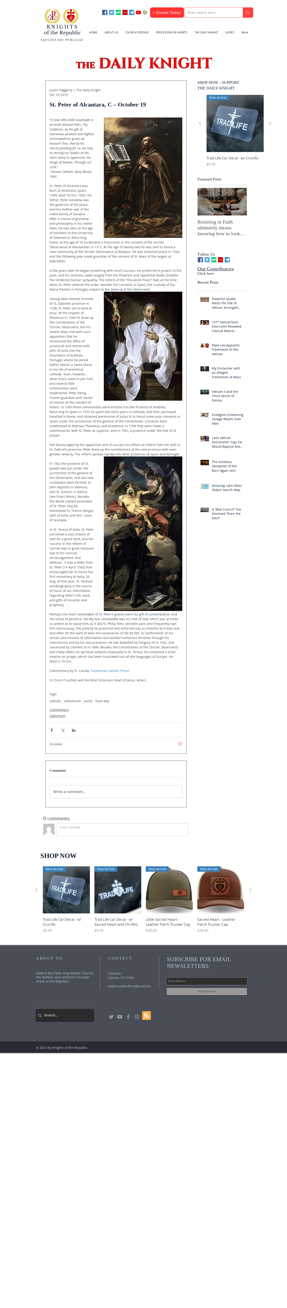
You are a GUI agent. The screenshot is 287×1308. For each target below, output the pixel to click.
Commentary (59, 710)
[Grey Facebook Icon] (128, 1017)
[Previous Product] (200, 123)
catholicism (72, 701)
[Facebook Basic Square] (104, 12)
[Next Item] (240, 201)
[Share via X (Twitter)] (63, 730)
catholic (55, 701)
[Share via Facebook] (52, 730)
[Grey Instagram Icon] (137, 1017)
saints (88, 701)
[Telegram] (131, 12)
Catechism (57, 716)
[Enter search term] (248, 12)
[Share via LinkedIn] (74, 730)
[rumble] (145, 12)
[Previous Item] (205, 201)
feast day (102, 701)
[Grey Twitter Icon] (111, 1017)
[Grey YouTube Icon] (120, 1017)
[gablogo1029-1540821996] (118, 12)
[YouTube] (138, 12)
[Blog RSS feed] (146, 1015)
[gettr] (125, 12)
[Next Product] (270, 123)
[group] (235, 133)
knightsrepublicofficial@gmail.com (129, 986)
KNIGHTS (62, 27)
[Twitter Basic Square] (111, 12)
